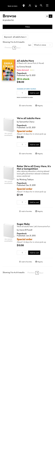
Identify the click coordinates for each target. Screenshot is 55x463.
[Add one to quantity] (25, 92)
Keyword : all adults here (14, 37)
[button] (24, 6)
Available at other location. (26, 89)
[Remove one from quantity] (18, 92)
